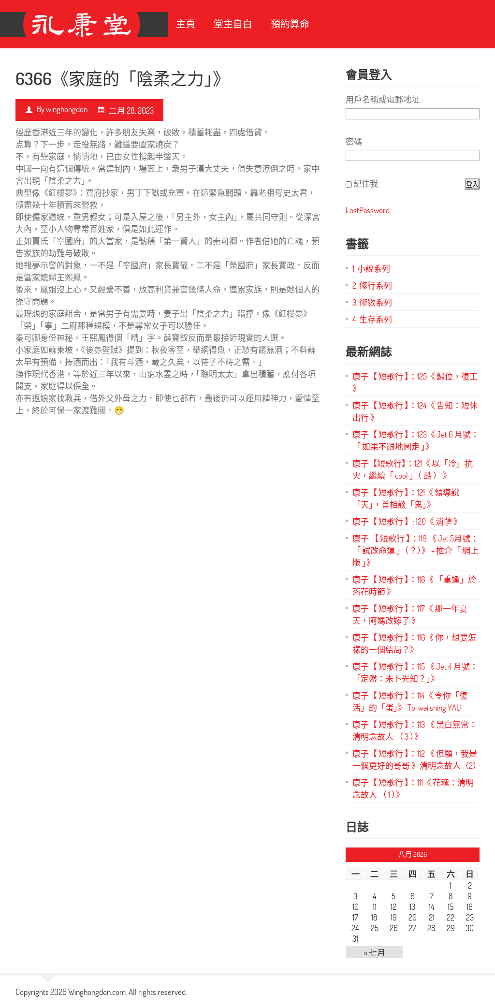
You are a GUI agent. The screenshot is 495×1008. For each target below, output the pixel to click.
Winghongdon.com (97, 992)
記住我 (365, 183)
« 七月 (374, 953)
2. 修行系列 (372, 285)
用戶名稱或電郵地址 (383, 99)
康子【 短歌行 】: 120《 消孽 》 (407, 521)
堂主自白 (233, 24)
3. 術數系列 (372, 302)
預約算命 (290, 24)
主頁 (185, 24)
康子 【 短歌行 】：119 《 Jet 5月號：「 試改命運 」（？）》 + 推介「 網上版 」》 (415, 550)
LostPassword (368, 210)
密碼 (354, 141)
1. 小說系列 (371, 268)
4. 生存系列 (372, 319)
